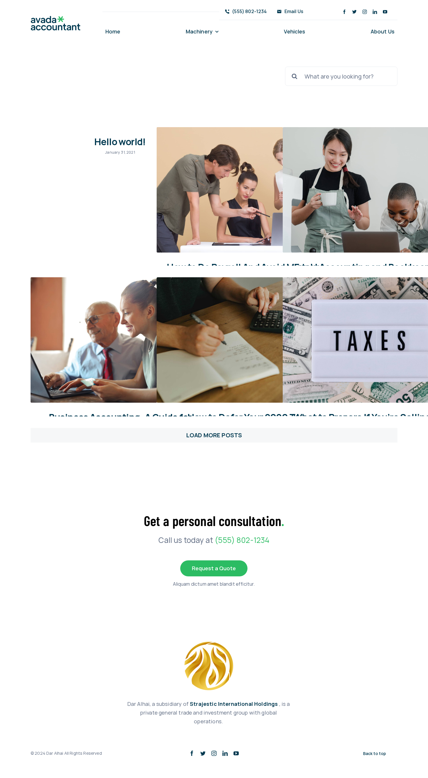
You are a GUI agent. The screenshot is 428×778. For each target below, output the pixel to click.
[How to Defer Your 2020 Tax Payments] (245, 340)
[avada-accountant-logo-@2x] (56, 19)
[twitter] (354, 12)
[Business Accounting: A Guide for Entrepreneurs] (119, 340)
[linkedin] (375, 12)
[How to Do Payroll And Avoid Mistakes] (245, 190)
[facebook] (344, 12)
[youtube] (385, 12)
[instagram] (364, 12)
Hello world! (120, 141)
